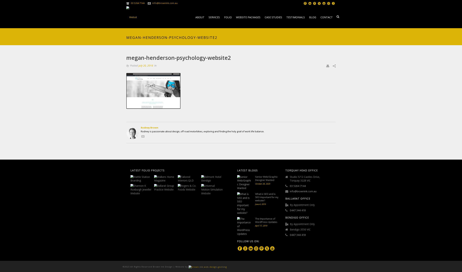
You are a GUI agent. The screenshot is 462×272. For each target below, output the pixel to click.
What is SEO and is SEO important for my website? (266, 197)
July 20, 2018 (145, 65)
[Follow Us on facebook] (240, 248)
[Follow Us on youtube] (272, 248)
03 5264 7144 (138, 3)
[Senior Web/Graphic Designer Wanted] (244, 182)
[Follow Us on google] (245, 248)
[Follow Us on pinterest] (261, 248)
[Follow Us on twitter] (267, 248)
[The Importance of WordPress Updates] (244, 226)
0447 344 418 (298, 210)
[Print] (327, 66)
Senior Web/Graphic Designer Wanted (266, 178)
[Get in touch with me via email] (142, 137)
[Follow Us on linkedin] (251, 248)
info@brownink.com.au (165, 3)
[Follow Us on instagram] (256, 248)
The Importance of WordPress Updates (266, 220)
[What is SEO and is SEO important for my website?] (244, 203)
